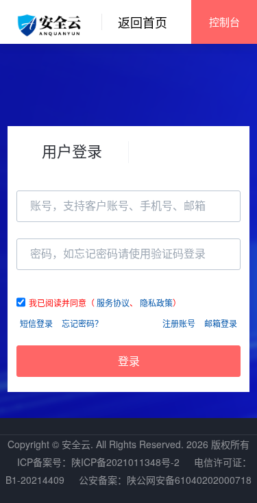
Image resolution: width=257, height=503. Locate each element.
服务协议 (113, 302)
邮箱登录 (220, 323)
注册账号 (178, 323)
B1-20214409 (34, 480)
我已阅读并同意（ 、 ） (105, 302)
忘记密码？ (82, 323)
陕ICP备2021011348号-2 (125, 462)
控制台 (224, 21)
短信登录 (36, 323)
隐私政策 (156, 302)
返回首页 (142, 22)
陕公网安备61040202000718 (189, 480)
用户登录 (72, 150)
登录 (129, 361)
